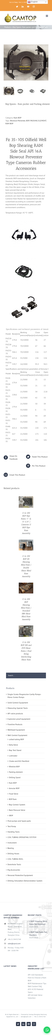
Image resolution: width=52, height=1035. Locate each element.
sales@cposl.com (14, 943)
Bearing (10, 848)
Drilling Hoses (13, 853)
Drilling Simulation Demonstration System (24, 880)
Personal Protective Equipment (20, 875)
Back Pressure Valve (17, 810)
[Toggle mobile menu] (47, 16)
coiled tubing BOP (16, 739)
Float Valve (13, 794)
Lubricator (13, 755)
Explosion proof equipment (18, 719)
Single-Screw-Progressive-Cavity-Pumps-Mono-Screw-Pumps (24, 695)
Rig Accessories (13, 870)
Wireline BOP (14, 766)
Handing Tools (13, 832)
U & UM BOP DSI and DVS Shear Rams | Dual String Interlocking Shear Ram (26, 651)
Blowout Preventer (17, 120)
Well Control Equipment (17, 735)
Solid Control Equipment (17, 702)
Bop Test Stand (15, 750)
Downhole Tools (14, 864)
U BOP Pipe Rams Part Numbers (38, 933)
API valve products (15, 713)
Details (26, 502)
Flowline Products (14, 724)
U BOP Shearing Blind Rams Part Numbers (38, 922)
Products (7, 27)
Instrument (12, 842)
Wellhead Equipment (16, 730)
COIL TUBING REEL (15, 859)
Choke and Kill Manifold (19, 761)
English (34, 2)
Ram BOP (17, 117)
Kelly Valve (13, 745)
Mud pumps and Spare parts (19, 821)
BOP (27, 120)
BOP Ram (13, 799)
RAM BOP (9, 123)
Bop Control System (17, 804)
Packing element (16, 772)
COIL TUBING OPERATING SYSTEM (21, 837)
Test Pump (11, 826)
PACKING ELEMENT (38, 120)
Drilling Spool (15, 777)
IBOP (11, 815)
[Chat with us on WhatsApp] (47, 1030)
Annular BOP (14, 788)
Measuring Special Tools (17, 708)
